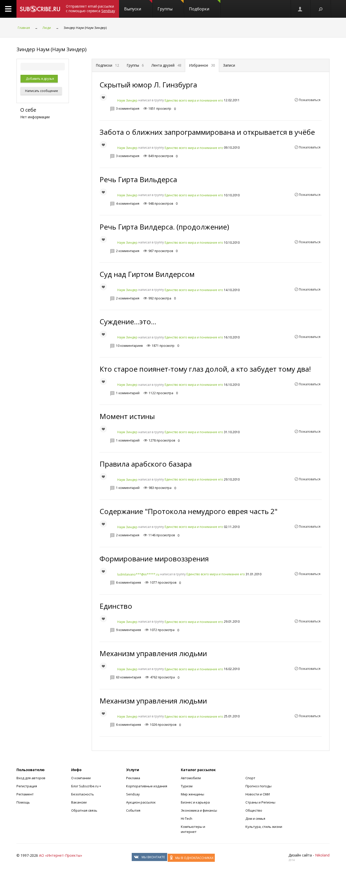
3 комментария (127, 108)
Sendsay (133, 794)
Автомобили (191, 778)
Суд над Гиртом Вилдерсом (147, 274)
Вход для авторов (30, 778)
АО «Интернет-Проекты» (60, 855)
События (133, 810)
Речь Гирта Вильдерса (138, 179)
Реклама (133, 778)
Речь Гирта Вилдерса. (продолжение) (164, 227)
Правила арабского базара (146, 464)
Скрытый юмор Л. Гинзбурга (148, 84)
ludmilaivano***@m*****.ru (138, 574)
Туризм (187, 786)
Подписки (107, 65)
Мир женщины (192, 794)
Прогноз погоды (258, 786)
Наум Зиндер (127, 100)
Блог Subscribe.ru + (86, 786)
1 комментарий (128, 393)
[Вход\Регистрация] (300, 9)
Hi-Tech (186, 818)
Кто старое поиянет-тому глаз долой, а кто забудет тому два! (205, 369)
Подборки (199, 9)
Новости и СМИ (257, 794)
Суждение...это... (128, 321)
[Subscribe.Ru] (39, 9)
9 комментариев (128, 630)
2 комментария (127, 251)
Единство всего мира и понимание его (194, 100)
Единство (116, 606)
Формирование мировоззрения (154, 558)
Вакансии (79, 802)
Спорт (250, 778)
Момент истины (127, 416)
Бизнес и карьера (195, 802)
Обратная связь (84, 810)
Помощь (23, 802)
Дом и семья (255, 818)
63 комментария (128, 677)
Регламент (25, 794)
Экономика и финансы (199, 810)
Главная (24, 28)
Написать (41, 91)
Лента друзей (166, 65)
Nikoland (322, 855)
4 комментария (127, 203)
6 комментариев (128, 582)
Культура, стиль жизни (263, 826)
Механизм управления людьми (153, 653)
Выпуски (132, 9)
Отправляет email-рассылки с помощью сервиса (90, 8)
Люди (47, 28)
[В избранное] (103, 97)
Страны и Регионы (260, 802)
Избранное (202, 65)
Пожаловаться (309, 100)
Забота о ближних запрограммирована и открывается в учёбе (207, 132)
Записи (229, 65)
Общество (253, 810)
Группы (165, 9)
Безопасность (82, 794)
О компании (81, 778)
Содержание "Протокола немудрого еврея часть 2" (188, 511)
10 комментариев (129, 346)
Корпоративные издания (146, 786)
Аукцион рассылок (141, 802)
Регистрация (26, 786)
